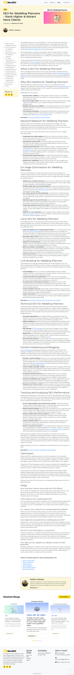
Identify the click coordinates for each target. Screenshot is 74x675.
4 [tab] (38, 641)
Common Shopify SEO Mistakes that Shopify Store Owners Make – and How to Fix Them (37, 621)
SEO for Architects (28, 562)
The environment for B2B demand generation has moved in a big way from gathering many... (13, 628)
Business (7, 615)
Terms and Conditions (44, 653)
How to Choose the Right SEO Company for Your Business (44, 300)
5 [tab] (40, 641)
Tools (46, 2)
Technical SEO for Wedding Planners (10, 72)
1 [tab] (33, 641)
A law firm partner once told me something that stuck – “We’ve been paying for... (59, 626)
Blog (58, 2)
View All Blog (64, 597)
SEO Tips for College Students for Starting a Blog (41, 450)
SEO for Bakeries (28, 565)
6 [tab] (41, 641)
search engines (64, 86)
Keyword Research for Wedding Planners (10, 54)
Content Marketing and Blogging (11, 75)
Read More (9, 633)
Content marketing (26, 350)
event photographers (39, 363)
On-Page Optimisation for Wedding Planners (10, 60)
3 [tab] (37, 641)
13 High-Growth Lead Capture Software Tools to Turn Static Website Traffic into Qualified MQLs (13, 621)
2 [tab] (35, 641)
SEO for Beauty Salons (29, 567)
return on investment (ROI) (53, 429)
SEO (5, 9)
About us (52, 2)
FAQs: (7, 86)
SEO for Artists (27, 564)
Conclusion (9, 84)
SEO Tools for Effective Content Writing (38, 117)
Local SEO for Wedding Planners (10, 64)
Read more (33, 587)
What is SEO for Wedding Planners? (11, 44)
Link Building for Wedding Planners (10, 68)
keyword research (35, 62)
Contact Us (66, 2)
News (12, 615)
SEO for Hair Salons (28, 569)
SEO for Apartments (29, 560)
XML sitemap (37, 328)
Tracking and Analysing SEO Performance (9, 80)
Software (19, 615)
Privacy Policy (42, 654)
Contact (28, 658)
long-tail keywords (28, 150)
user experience (31, 213)
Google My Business (34, 231)
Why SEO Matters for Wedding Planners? (10, 49)
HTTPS (48, 337)
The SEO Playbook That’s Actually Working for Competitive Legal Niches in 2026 (59, 620)
